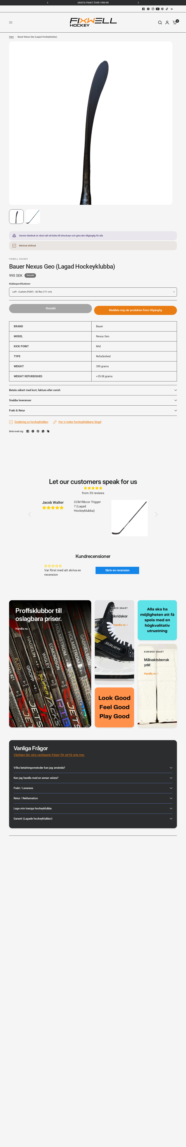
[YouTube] (157, 9)
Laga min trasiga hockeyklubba (33, 808)
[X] (148, 9)
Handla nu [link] (21, 628)
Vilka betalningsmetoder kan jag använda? (39, 767)
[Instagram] (153, 9)
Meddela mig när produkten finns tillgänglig (135, 310)
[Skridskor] (114, 642)
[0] (174, 22)
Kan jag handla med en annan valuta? (36, 778)
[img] (93, 488)
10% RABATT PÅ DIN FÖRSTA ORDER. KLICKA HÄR (112, 2)
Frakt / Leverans (23, 788)
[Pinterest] (162, 9)
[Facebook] (143, 9)
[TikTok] (167, 9)
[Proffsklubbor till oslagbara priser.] (50, 663)
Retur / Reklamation (26, 798)
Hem (11, 37)
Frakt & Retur (17, 410)
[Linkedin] (171, 9)
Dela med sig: (16, 431)
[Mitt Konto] (167, 22)
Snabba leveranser (20, 400)
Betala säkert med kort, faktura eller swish (34, 390)
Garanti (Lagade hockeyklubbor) (33, 818)
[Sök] (160, 22)
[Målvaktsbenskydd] (157, 685)
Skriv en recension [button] (117, 570)
